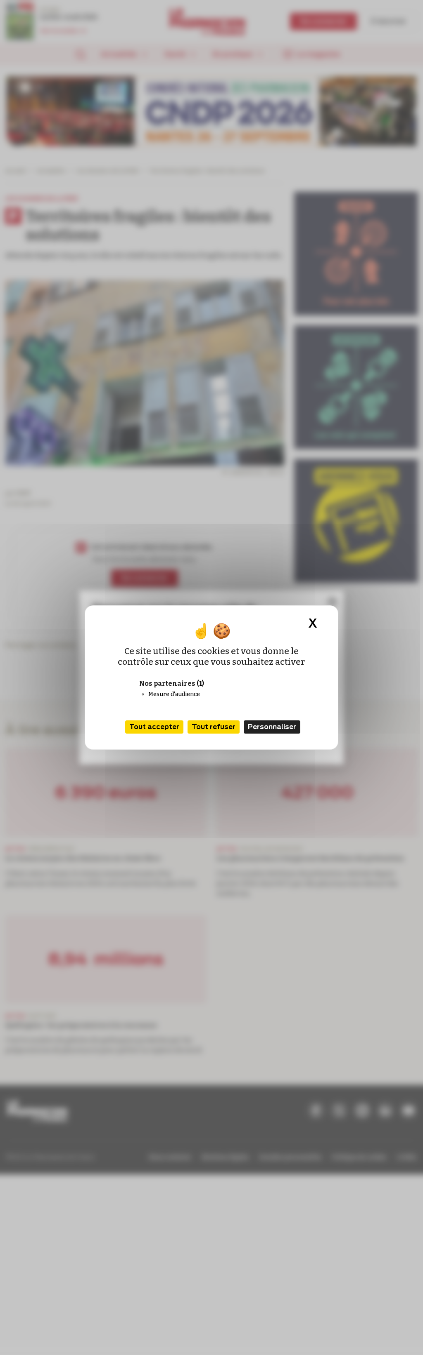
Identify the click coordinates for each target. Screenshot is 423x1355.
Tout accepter (154, 727)
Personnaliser (272, 727)
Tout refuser (213, 727)
